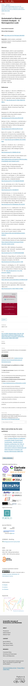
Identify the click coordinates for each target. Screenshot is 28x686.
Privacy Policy (20, 668)
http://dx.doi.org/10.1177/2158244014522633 (12, 181)
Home (2, 5)
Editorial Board (6, 632)
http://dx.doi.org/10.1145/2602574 (10, 190)
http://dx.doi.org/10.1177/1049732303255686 (12, 252)
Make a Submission (8, 458)
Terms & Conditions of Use (9, 668)
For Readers (5, 585)
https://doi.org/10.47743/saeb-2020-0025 (14, 35)
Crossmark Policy (7, 652)
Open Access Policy (8, 643)
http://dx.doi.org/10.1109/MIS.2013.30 (10, 152)
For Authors (5, 587)
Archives (8, 5)
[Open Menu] (1, 1)
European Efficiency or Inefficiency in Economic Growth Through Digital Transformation (14, 440)
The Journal (6, 631)
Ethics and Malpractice (8, 656)
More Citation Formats (8, 422)
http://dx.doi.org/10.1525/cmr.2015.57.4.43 (12, 128)
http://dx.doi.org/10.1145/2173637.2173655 (12, 288)
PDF (5, 319)
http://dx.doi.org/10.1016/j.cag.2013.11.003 (12, 261)
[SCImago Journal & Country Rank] (11, 541)
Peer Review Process (8, 645)
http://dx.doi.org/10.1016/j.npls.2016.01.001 (12, 118)
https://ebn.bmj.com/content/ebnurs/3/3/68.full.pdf (14, 279)
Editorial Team (6, 634)
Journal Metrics (7, 641)
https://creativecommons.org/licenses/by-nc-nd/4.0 (14, 383)
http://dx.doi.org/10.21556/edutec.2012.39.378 (13, 204)
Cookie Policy (6, 669)
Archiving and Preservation (10, 654)
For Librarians (5, 589)
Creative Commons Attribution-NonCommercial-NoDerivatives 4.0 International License (12, 359)
